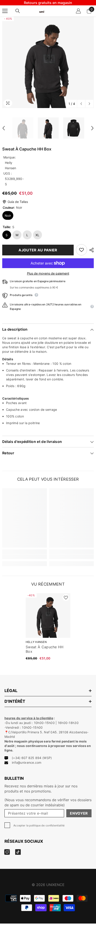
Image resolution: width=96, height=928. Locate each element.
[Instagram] (43, 491)
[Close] (89, 424)
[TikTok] (52, 491)
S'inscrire (48, 477)
